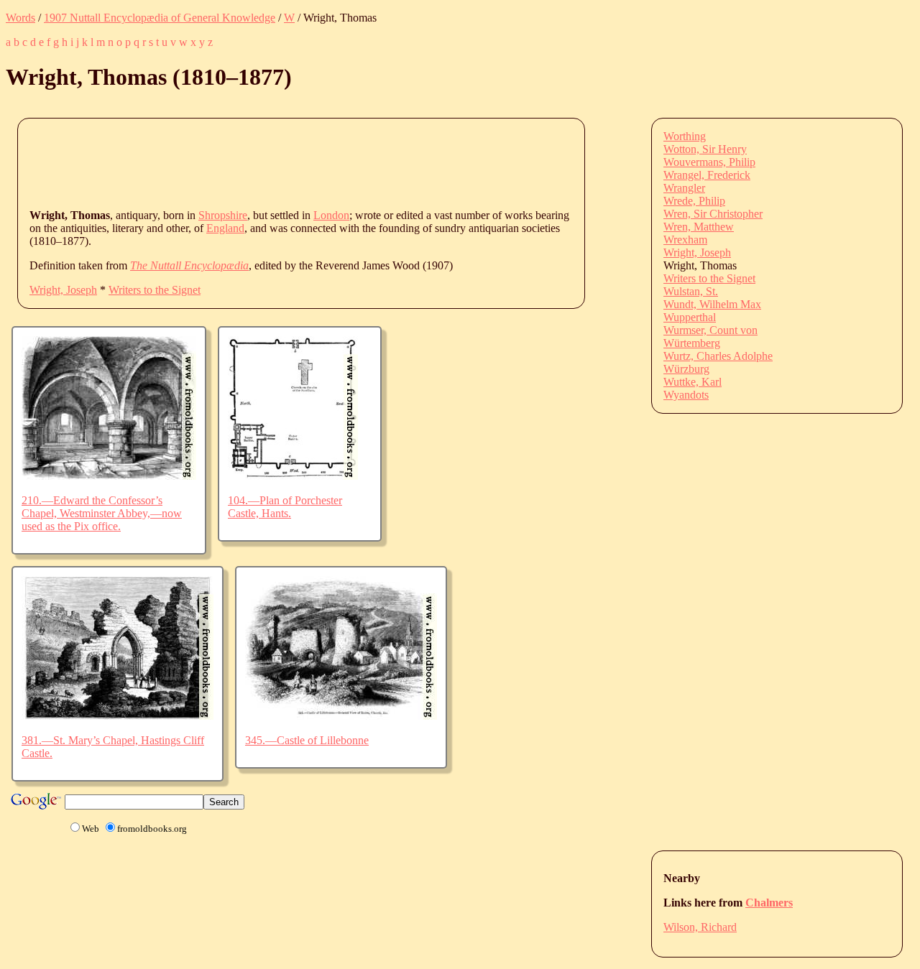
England (225, 228)
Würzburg (686, 369)
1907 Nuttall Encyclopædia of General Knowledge (159, 17)
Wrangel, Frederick (706, 175)
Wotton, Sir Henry (705, 149)
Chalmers (769, 902)
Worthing (684, 136)
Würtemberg (691, 343)
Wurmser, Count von (710, 330)
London (331, 215)
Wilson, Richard (700, 927)
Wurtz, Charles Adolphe (718, 356)
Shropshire (222, 215)
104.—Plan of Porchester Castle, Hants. (285, 506)
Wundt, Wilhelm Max (712, 304)
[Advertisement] (291, 162)
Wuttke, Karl (692, 382)
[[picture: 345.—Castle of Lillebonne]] (341, 716)
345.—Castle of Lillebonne (307, 740)
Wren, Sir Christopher (713, 214)
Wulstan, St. (690, 291)
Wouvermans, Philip (709, 162)
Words (20, 17)
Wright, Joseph (63, 290)
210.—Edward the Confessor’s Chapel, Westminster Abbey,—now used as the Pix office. (102, 513)
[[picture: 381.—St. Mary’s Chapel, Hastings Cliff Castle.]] (117, 716)
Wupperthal (689, 317)
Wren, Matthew (698, 227)
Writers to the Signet (155, 290)
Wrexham (685, 239)
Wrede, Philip (694, 201)
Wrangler (684, 188)
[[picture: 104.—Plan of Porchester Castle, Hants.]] (293, 476)
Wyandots (686, 395)
